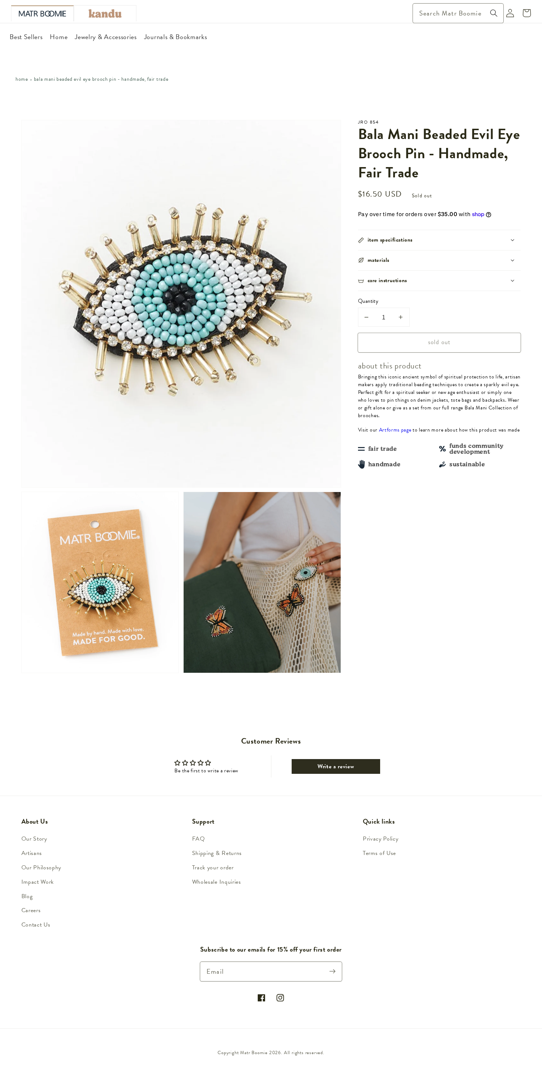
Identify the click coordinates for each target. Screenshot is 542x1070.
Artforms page (395, 430)
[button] (439, 240)
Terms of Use (379, 853)
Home (21, 79)
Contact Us (36, 924)
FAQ (198, 838)
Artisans (31, 853)
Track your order (213, 867)
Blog (27, 896)
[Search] (493, 13)
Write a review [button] (335, 766)
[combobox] (458, 13)
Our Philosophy (41, 867)
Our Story (34, 838)
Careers (31, 910)
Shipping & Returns (217, 853)
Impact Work (37, 881)
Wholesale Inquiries (216, 881)
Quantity (368, 301)
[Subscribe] (332, 971)
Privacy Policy (381, 838)
